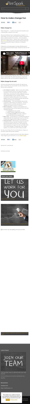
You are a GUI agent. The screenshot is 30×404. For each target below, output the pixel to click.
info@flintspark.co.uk (8, 388)
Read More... (3, 377)
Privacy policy (13, 399)
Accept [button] (8, 399)
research (4, 40)
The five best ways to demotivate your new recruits (13, 373)
